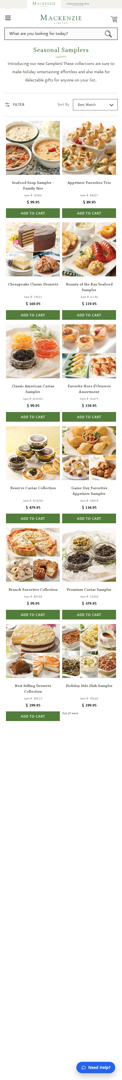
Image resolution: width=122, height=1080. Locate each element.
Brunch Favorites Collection (33, 590)
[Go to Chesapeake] (78, 4)
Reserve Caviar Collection (33, 488)
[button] (8, 19)
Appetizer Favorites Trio (89, 183)
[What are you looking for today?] (108, 34)
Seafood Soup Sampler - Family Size (33, 186)
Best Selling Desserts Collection (33, 689)
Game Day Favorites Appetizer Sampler (89, 491)
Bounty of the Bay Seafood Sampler (89, 287)
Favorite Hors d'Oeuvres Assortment (89, 389)
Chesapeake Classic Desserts (33, 285)
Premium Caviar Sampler (89, 590)
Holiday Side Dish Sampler (89, 686)
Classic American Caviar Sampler (33, 389)
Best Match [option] (87, 104)
